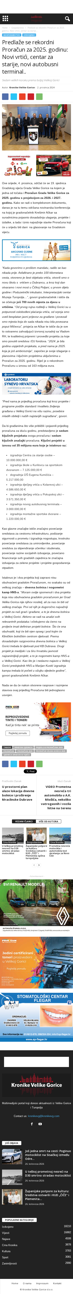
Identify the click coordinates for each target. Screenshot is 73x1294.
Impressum (42, 1283)
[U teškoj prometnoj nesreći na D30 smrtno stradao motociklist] (13, 836)
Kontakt (57, 1283)
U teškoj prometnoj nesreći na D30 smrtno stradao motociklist (12, 849)
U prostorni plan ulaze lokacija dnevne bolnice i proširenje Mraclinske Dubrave (18, 793)
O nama (27, 1283)
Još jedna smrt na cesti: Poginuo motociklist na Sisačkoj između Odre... (48, 1155)
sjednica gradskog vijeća (16, 754)
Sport (5, 1257)
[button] (66, 18)
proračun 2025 (24, 751)
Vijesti (5, 1232)
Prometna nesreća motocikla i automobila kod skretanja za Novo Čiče (59, 850)
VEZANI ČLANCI (24, 821)
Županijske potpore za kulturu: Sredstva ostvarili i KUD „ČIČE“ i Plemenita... (47, 1195)
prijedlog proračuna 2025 (49, 747)
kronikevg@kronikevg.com (43, 1116)
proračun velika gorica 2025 (50, 751)
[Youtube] (40, 1124)
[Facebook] (33, 1124)
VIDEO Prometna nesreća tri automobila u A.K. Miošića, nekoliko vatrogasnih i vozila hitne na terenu (56, 797)
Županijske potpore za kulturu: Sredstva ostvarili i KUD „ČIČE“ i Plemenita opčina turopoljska (36, 852)
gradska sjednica (23, 747)
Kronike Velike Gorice (22, 87)
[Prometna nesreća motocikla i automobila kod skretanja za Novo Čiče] (60, 836)
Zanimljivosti (9, 1263)
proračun (8, 751)
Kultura (6, 1251)
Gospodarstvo (11, 35)
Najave (6, 1239)
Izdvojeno (29, 35)
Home (5, 27)
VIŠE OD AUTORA (48, 821)
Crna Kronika (9, 842)
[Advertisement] (36, 7)
